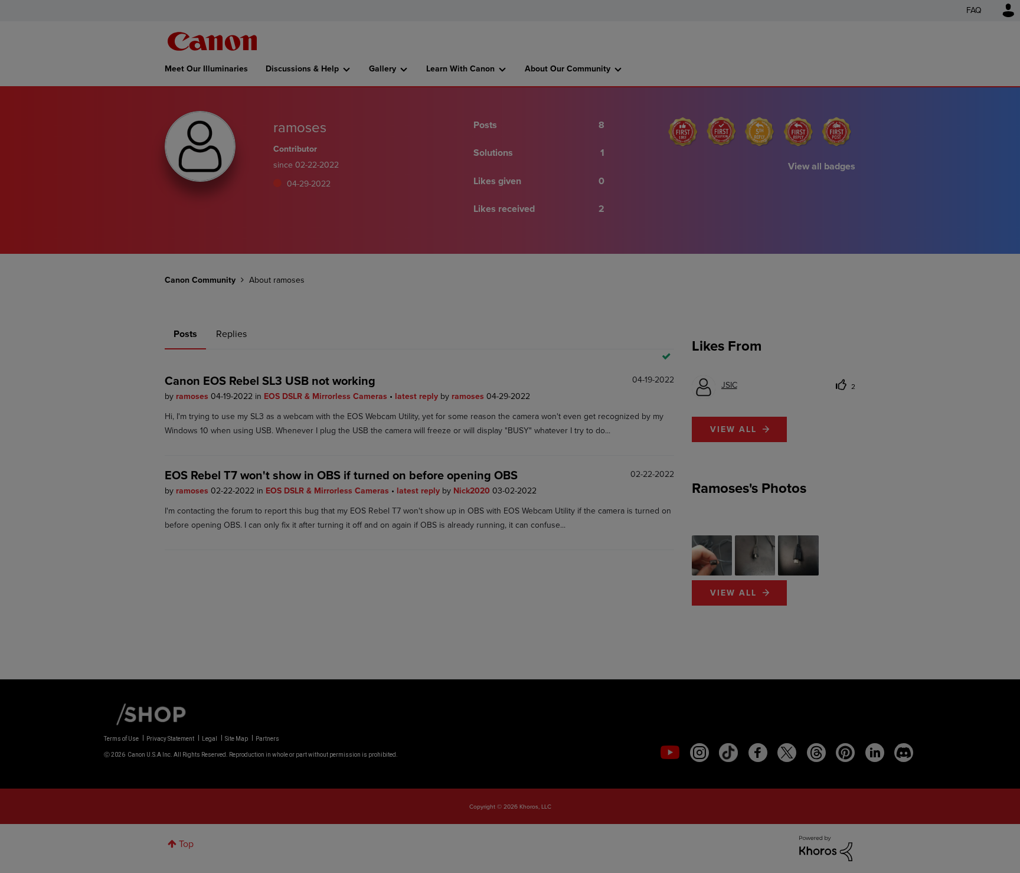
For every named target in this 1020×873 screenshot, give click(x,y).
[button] (674, 341)
